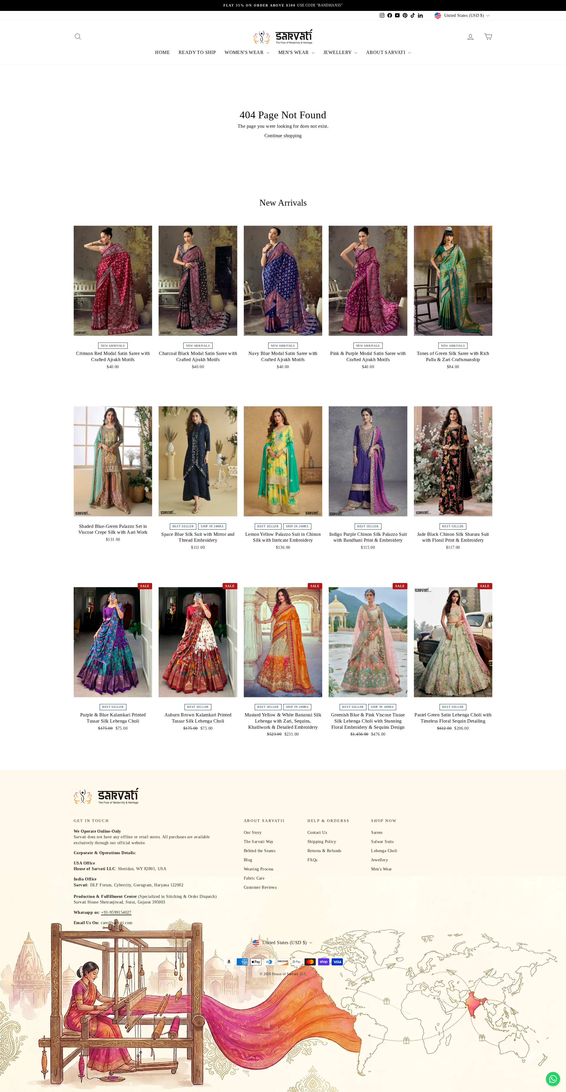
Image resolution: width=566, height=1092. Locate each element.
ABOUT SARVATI (386, 52)
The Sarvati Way (259, 841)
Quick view (113, 333)
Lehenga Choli (384, 851)
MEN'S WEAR (294, 52)
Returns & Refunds (324, 851)
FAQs (312, 860)
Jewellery (379, 860)
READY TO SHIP (197, 52)
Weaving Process (259, 869)
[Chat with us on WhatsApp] (553, 1079)
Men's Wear (381, 869)
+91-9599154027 (116, 912)
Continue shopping (283, 135)
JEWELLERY (338, 52)
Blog (248, 860)
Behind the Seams (259, 851)
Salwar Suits (382, 841)
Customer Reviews (260, 887)
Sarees (376, 832)
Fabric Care (254, 878)
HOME (162, 52)
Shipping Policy (321, 841)
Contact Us (317, 832)
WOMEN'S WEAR (245, 52)
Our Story (253, 832)
